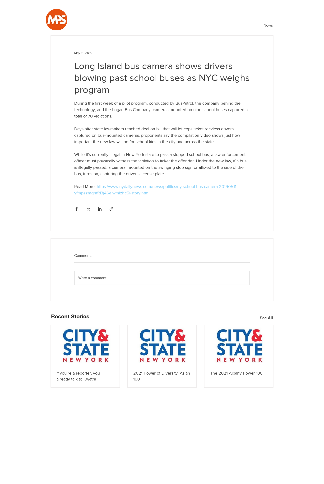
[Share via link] (111, 209)
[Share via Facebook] (76, 209)
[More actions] (247, 53)
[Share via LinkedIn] (99, 209)
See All (266, 317)
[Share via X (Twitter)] (88, 209)
